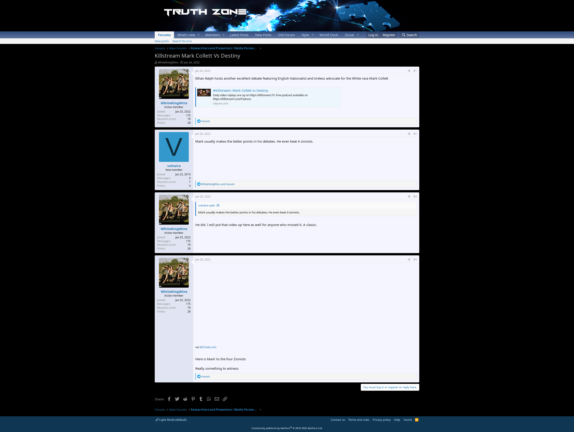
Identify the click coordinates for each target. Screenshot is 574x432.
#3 (415, 196)
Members (212, 35)
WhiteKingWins (168, 62)
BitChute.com (208, 347)
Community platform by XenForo (287, 428)
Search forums (182, 41)
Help (397, 420)
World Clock (329, 35)
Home (408, 420)
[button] (199, 34)
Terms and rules (358, 420)
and (218, 184)
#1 (415, 71)
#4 (415, 259)
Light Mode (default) (173, 420)
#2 (415, 134)
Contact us (338, 420)
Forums (164, 35)
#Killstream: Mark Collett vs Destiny (240, 90)
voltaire (174, 165)
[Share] (409, 71)
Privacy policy (382, 420)
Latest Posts (239, 35)
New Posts (263, 35)
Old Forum (286, 35)
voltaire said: (206, 205)
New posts (162, 41)
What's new (186, 35)
